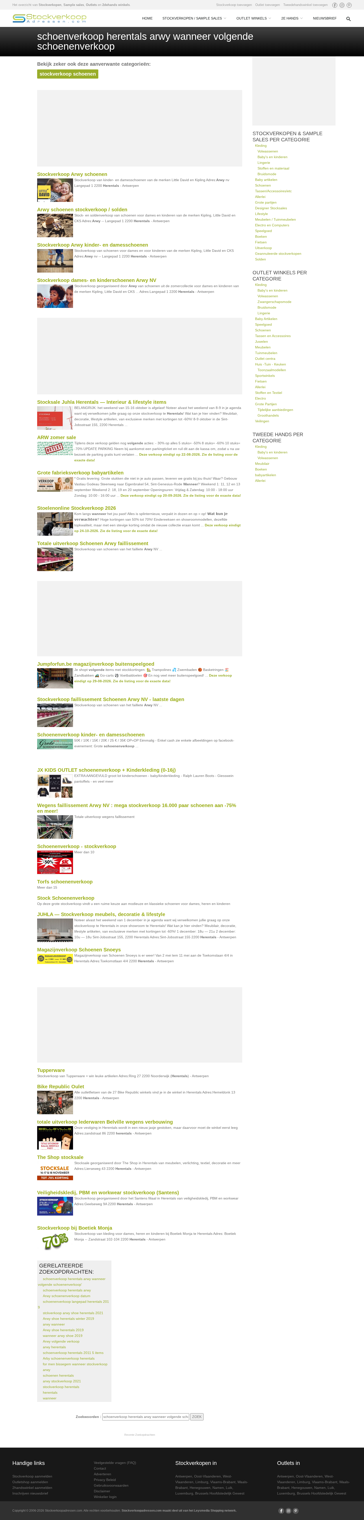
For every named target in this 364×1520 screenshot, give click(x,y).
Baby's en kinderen (272, 157)
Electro (260, 398)
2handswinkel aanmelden (32, 1488)
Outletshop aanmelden (30, 1482)
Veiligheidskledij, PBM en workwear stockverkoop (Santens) (108, 1192)
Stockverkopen (50, 5)
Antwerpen (183, 1476)
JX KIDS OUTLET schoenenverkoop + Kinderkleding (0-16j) (106, 770)
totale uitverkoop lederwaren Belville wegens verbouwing (105, 1122)
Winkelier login (105, 1497)
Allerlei (260, 197)
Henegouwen (200, 1488)
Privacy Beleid (105, 1480)
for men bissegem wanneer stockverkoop (75, 1364)
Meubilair (262, 464)
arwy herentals (54, 1347)
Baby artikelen (266, 180)
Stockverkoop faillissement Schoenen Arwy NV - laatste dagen (110, 699)
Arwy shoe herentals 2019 (63, 1330)
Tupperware (51, 1070)
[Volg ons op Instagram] (341, 5)
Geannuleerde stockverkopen (278, 254)
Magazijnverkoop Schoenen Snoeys (79, 949)
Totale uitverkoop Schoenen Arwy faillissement (92, 543)
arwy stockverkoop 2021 (62, 1381)
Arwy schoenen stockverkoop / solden (82, 209)
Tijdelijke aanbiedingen (275, 410)
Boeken (261, 236)
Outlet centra (265, 359)
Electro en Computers (272, 225)
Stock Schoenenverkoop (65, 898)
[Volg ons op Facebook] (334, 5)
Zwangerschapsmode (274, 302)
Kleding (261, 146)
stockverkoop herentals (61, 1387)
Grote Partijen (266, 404)
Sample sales (73, 5)
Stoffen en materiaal (273, 168)
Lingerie (264, 163)
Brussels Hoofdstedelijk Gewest (219, 1493)
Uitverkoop (263, 248)
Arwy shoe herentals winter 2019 (68, 1319)
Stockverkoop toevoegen (234, 5)
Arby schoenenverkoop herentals (69, 1358)
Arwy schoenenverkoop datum (66, 1296)
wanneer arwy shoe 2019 (62, 1336)
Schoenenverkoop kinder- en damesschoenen (91, 734)
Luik (229, 1488)
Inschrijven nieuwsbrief (30, 1493)
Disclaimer (102, 1491)
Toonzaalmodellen (272, 370)
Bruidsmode (267, 174)
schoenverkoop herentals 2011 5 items (73, 1353)
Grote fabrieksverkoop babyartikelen (80, 472)
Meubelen (263, 347)
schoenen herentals (58, 1375)
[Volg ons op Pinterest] (349, 5)
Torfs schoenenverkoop (65, 881)
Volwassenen (268, 151)
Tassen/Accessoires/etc (273, 191)
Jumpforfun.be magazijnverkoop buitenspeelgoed (95, 664)
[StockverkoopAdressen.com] (49, 18)
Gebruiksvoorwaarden (111, 1485)
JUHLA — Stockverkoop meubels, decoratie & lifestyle (101, 914)
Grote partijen (266, 202)
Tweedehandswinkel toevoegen (305, 5)
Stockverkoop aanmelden (32, 1476)
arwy (46, 1370)
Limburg (201, 1482)
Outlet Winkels (251, 18)
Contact (100, 1468)
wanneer (49, 1398)
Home (147, 18)
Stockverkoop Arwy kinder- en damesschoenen (92, 245)
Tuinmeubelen (266, 353)
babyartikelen (265, 475)
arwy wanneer (54, 1324)
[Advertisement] (139, 128)
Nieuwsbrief (325, 18)
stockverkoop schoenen (68, 74)
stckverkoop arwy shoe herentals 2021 (73, 1313)
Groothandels (268, 415)
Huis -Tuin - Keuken (270, 364)
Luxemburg (184, 1493)
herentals (50, 1392)
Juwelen (261, 341)
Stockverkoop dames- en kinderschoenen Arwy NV (96, 280)
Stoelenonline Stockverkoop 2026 (76, 508)
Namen (218, 1488)
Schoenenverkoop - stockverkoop (76, 846)
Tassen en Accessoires (273, 336)
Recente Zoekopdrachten (139, 1434)
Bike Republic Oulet (60, 1086)
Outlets (91, 5)
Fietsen (261, 242)
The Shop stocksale (60, 1157)
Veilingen (262, 421)
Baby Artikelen (266, 319)
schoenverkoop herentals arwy (67, 1290)
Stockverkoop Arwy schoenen (72, 174)
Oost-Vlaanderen (207, 1476)
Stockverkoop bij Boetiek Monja (74, 1228)
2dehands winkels (116, 5)
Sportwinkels (265, 376)
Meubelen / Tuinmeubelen (275, 219)
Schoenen (263, 185)
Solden (260, 259)
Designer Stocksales (271, 208)
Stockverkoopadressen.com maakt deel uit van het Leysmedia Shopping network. (179, 1510)
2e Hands (289, 18)
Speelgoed (263, 231)
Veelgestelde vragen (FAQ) (115, 1463)
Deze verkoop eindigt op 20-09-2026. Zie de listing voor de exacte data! (181, 495)
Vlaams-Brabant (222, 1482)
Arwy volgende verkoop (61, 1341)
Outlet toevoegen (267, 5)
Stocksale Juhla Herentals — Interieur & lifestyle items (101, 402)
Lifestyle (261, 214)
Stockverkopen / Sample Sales (192, 18)
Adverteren (102, 1474)
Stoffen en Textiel (268, 393)
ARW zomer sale (56, 437)
